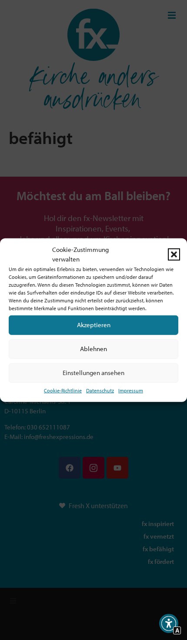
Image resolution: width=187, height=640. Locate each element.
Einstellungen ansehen (93, 373)
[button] (174, 254)
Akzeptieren (93, 325)
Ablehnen (93, 349)
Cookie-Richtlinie (63, 390)
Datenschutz (100, 390)
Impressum (130, 390)
